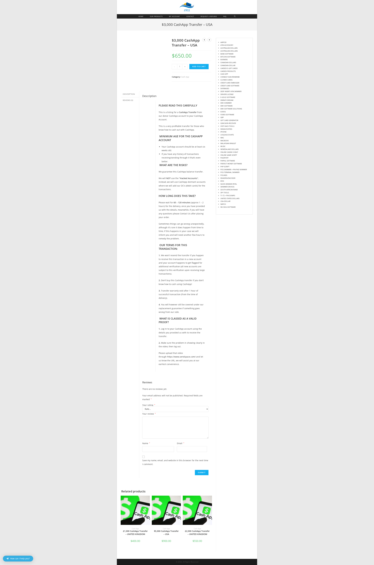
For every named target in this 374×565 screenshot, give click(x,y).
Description (129, 94)
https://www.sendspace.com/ (181, 356)
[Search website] (235, 16)
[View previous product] (204, 40)
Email (180, 443)
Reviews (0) (128, 100)
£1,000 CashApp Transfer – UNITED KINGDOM (135, 533)
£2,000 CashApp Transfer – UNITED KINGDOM (197, 533)
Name (146, 443)
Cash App (185, 76)
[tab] (130, 94)
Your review (149, 413)
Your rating (148, 405)
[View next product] (209, 40)
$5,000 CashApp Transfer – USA (166, 533)
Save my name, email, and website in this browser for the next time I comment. (175, 462)
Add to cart (199, 66)
